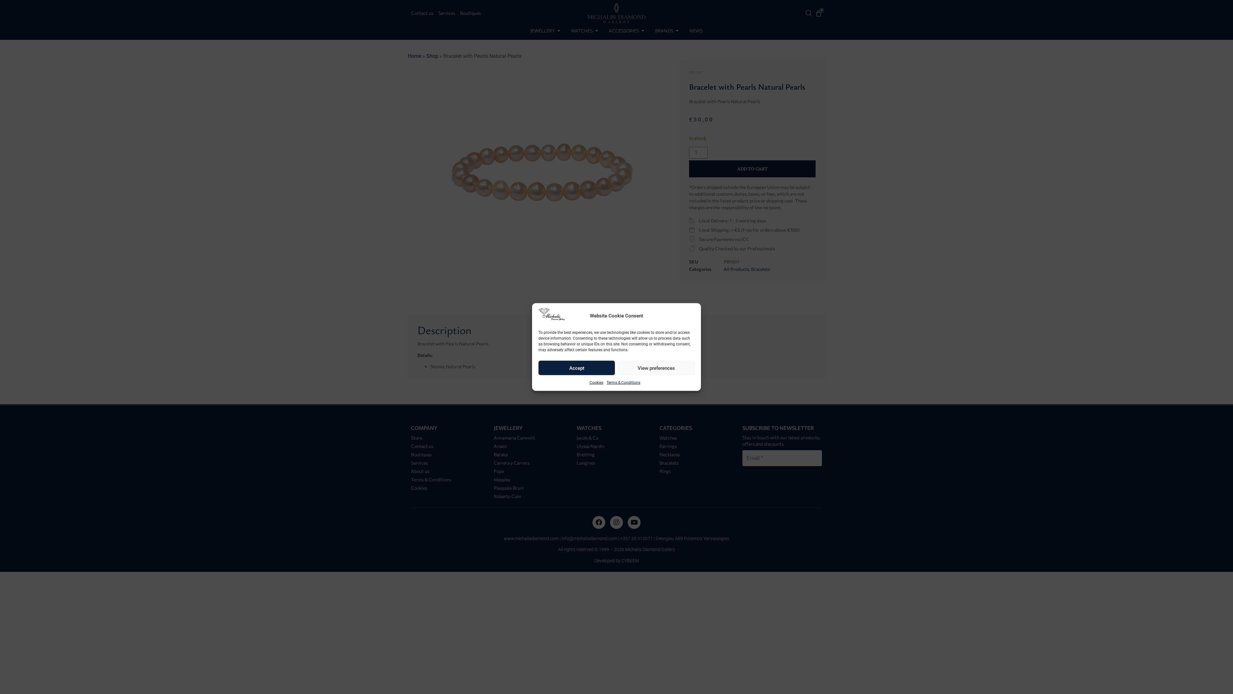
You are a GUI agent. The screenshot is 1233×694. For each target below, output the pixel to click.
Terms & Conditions (623, 382)
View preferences (656, 368)
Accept (576, 368)
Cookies (596, 382)
